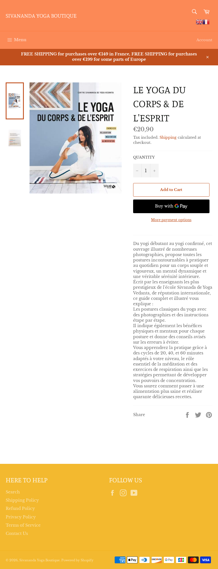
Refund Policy (20, 508)
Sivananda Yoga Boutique (41, 15)
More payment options (171, 220)
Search (13, 492)
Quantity (144, 157)
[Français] (206, 21)
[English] (199, 21)
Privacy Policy (21, 517)
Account (204, 40)
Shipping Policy (22, 500)
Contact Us (17, 533)
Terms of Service (23, 525)
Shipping (168, 137)
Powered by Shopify (77, 560)
